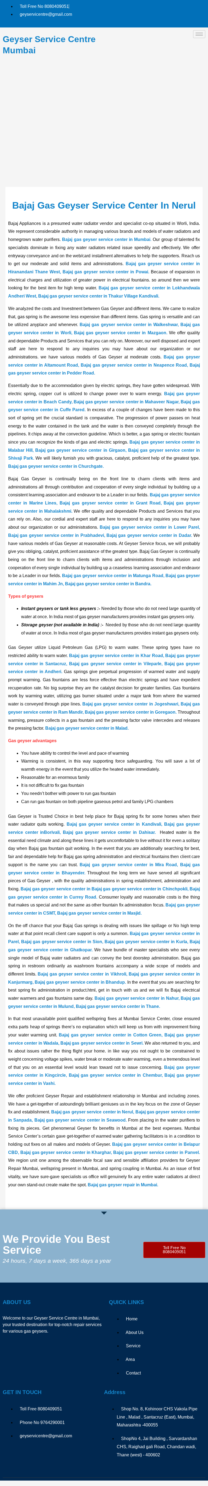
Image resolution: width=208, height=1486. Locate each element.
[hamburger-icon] (199, 34)
